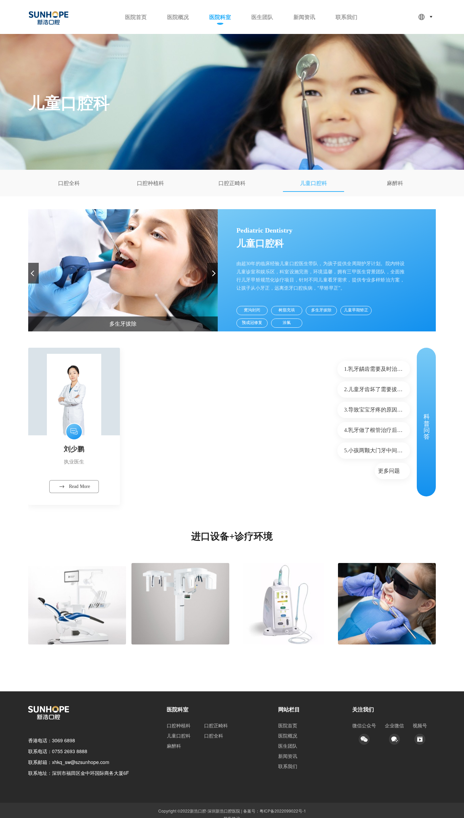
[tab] (69, 183)
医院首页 (136, 17)
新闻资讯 (304, 17)
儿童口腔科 (179, 735)
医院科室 (220, 17)
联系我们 (346, 17)
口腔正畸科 (216, 725)
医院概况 (178, 17)
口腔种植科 (179, 725)
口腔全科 (213, 735)
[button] (212, 273)
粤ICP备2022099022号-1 (283, 811)
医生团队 (262, 17)
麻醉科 (174, 746)
